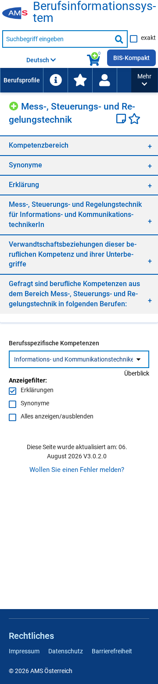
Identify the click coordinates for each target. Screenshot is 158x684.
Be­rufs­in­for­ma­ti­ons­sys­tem (94, 12)
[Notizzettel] (122, 119)
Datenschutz (65, 651)
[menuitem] (21, 80)
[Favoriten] (134, 119)
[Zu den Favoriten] (80, 80)
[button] (144, 80)
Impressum (24, 651)
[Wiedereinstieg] (104, 80)
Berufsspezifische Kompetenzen (54, 343)
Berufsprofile (22, 80)
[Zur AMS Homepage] (17, 13)
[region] (79, 145)
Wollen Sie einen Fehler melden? (76, 470)
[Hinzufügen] (15, 105)
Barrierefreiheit (112, 651)
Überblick (136, 373)
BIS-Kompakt (131, 57)
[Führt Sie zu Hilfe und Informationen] (55, 80)
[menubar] (65, 80)
